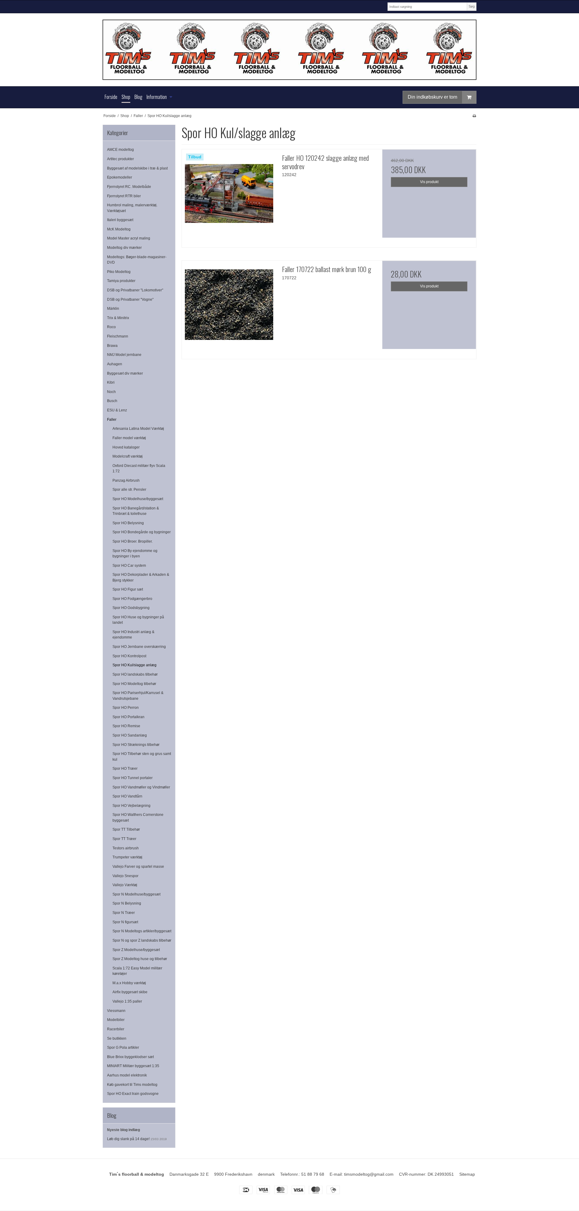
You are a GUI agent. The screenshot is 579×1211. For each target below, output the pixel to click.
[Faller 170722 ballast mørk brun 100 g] (229, 308)
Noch (111, 392)
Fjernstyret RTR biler (124, 196)
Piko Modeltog (119, 272)
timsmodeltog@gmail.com (369, 1174)
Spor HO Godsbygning (131, 608)
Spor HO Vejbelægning (131, 806)
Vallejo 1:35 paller (127, 1001)
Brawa (112, 346)
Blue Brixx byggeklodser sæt (130, 1057)
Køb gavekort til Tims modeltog (132, 1085)
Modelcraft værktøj (127, 456)
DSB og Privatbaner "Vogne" (130, 299)
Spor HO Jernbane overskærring (139, 647)
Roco (111, 327)
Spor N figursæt (125, 922)
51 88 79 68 (312, 1174)
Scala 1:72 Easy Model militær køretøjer (137, 971)
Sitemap (467, 1174)
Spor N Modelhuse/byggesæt (136, 894)
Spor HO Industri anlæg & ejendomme (133, 634)
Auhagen (114, 364)
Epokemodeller (119, 177)
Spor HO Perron (125, 707)
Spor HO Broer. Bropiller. (132, 541)
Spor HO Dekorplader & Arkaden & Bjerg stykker (140, 577)
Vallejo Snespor (125, 876)
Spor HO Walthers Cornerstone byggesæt (137, 817)
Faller (111, 419)
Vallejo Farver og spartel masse (138, 866)
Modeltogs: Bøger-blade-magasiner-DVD (136, 260)
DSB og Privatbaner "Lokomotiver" (135, 290)
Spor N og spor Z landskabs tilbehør (141, 940)
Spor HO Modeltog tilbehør (134, 684)
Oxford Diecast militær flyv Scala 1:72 (138, 468)
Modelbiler (116, 1020)
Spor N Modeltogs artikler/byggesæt (141, 931)
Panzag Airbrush (126, 480)
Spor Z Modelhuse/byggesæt (136, 950)
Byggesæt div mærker (125, 373)
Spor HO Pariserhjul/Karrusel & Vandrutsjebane (137, 695)
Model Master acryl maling (128, 238)
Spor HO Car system (129, 565)
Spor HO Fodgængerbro (132, 599)
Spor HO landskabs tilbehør (135, 674)
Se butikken (116, 1038)
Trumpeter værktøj (127, 857)
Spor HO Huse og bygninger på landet (138, 620)
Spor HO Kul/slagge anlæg (134, 665)
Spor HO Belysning (128, 523)
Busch (112, 401)
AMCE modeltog (120, 149)
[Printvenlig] (474, 116)
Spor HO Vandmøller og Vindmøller (141, 787)
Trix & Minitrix (118, 318)
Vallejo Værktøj (124, 885)
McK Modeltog (119, 229)
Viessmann (116, 1011)
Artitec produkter (120, 159)
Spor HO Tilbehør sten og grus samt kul (141, 756)
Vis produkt (429, 182)
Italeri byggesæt (120, 220)
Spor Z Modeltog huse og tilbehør (139, 959)
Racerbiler (115, 1029)
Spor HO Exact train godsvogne (133, 1094)
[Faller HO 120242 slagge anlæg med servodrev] (229, 196)
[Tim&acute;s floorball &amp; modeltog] (289, 50)
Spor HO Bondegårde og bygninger (141, 532)
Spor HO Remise (126, 726)
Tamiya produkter (121, 281)
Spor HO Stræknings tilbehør (136, 745)
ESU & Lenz (117, 410)
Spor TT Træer (124, 839)
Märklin (113, 308)
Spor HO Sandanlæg (129, 735)
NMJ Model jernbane (124, 355)
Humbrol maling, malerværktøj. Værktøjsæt (132, 208)
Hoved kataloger (126, 447)
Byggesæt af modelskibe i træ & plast (137, 168)
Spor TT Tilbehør (126, 829)
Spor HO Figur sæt (127, 589)
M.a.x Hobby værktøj (129, 983)
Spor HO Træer (125, 768)
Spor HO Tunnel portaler (132, 778)
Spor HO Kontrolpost (129, 656)
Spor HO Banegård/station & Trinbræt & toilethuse (135, 511)
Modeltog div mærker (124, 248)
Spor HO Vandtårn (127, 796)
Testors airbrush (125, 848)
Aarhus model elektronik (127, 1075)
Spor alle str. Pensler (129, 489)
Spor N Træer (123, 913)
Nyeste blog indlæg (123, 1130)
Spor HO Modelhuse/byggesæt (137, 499)
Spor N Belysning (126, 903)
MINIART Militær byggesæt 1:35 (133, 1066)
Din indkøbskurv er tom (432, 97)
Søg (472, 6)
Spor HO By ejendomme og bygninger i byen (134, 553)
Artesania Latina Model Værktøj (138, 428)
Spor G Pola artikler (123, 1047)
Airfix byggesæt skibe (129, 992)
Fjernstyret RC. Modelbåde (129, 187)
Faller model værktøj (129, 438)
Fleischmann (117, 336)
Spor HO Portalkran (128, 717)
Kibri (111, 382)
